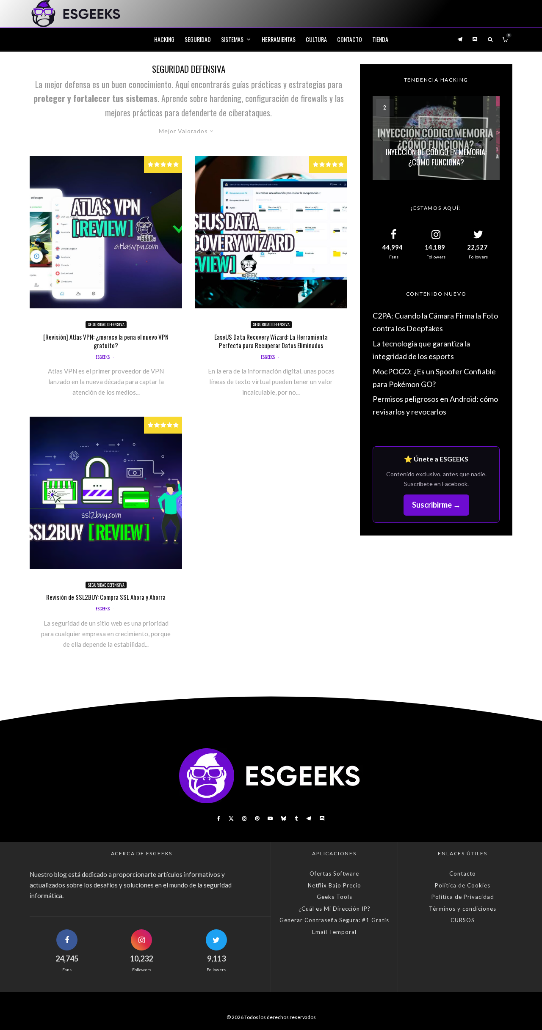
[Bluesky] (283, 818)
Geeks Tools (334, 896)
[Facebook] (218, 818)
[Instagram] (244, 818)
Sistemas (232, 39)
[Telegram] (459, 39)
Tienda (380, 39)
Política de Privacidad (462, 896)
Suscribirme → (436, 504)
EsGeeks (103, 357)
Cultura (316, 39)
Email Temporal (334, 931)
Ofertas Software (334, 873)
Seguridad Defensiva (106, 324)
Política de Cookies (462, 885)
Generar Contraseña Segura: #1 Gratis (334, 920)
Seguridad (198, 39)
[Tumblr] (296, 818)
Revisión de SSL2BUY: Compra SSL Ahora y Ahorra (106, 597)
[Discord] (475, 39)
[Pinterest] (257, 818)
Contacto (349, 39)
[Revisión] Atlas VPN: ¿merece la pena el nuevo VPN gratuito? (106, 340)
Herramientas (279, 39)
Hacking (164, 39)
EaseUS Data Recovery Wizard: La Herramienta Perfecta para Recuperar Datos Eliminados (271, 340)
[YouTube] (270, 818)
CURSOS (463, 920)
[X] (231, 818)
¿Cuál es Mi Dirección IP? (335, 908)
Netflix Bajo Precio (334, 885)
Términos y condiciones (462, 908)
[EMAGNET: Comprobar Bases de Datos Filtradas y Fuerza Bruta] (436, 138)
